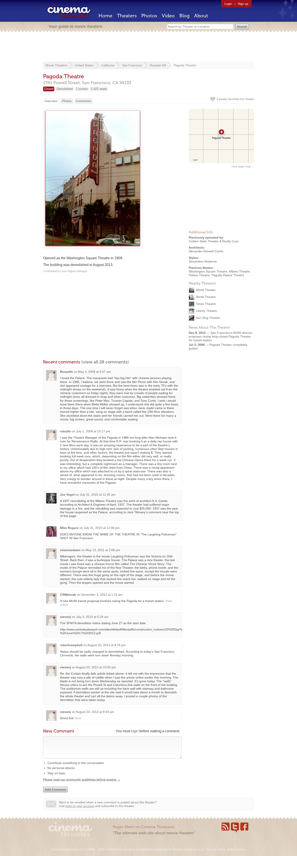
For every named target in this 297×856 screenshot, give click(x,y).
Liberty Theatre (206, 311)
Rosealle (66, 371)
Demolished (65, 88)
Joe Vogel (67, 494)
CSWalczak (68, 594)
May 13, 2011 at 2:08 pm (103, 550)
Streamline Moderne (203, 261)
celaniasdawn (70, 550)
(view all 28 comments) (105, 361)
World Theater (206, 290)
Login (228, 3)
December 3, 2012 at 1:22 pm (102, 594)
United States (84, 65)
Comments (83, 101)
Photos (149, 16)
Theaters (127, 16)
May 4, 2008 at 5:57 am (94, 371)
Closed (48, 88)
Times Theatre (206, 304)
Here (77, 718)
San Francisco (132, 65)
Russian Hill (158, 65)
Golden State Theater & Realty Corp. (214, 241)
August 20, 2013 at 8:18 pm (106, 645)
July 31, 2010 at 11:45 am (97, 494)
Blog (184, 16)
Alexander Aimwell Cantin (206, 251)
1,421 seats (99, 88)
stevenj (65, 617)
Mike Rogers (69, 528)
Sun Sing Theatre (208, 317)
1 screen (82, 88)
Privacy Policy (215, 849)
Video (168, 16)
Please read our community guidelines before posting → (81, 779)
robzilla (65, 431)
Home (105, 16)
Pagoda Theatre (185, 65)
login (134, 731)
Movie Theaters (56, 65)
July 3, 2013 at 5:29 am (92, 617)
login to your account (79, 806)
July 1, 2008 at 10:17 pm (93, 431)
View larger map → (242, 166)
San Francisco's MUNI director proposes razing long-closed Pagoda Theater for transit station (220, 336)
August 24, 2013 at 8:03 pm (95, 712)
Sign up (243, 3)
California (107, 65)
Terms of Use (236, 849)
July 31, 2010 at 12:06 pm (102, 528)
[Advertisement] (148, 47)
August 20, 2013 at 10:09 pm (96, 667)
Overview (51, 101)
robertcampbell (71, 645)
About (201, 16)
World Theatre (206, 297)
